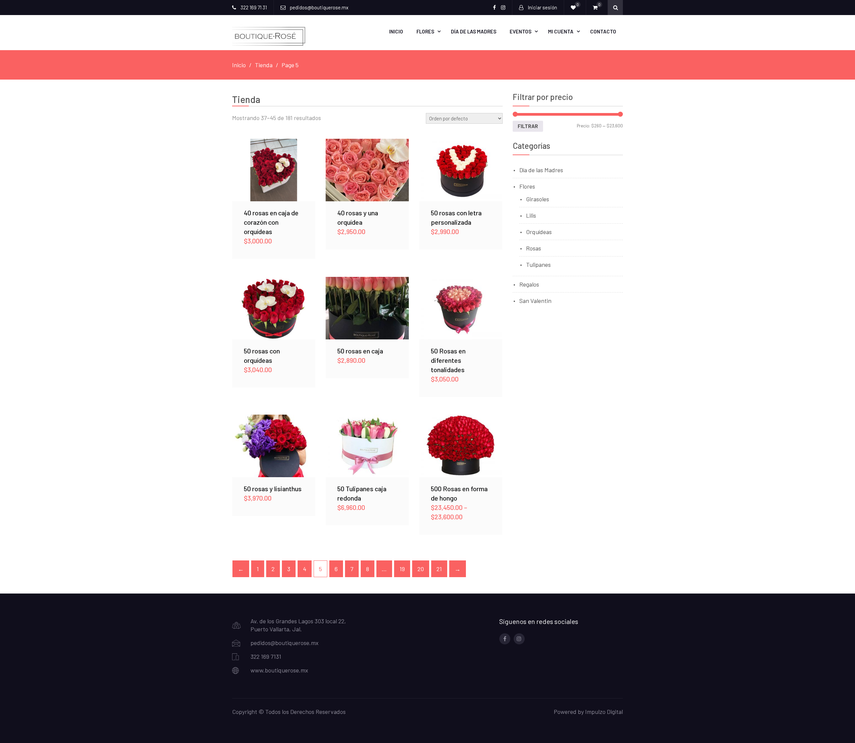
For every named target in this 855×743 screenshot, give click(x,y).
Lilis (531, 215)
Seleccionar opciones (460, 170)
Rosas (533, 248)
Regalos (529, 284)
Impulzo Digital (604, 711)
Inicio (396, 31)
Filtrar (528, 126)
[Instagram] (519, 638)
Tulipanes (538, 264)
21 (439, 568)
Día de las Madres (473, 31)
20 (420, 568)
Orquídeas (539, 231)
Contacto (603, 31)
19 (402, 568)
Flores (425, 31)
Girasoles (537, 199)
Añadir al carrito (274, 170)
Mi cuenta (560, 31)
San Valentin (535, 300)
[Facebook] (504, 638)
